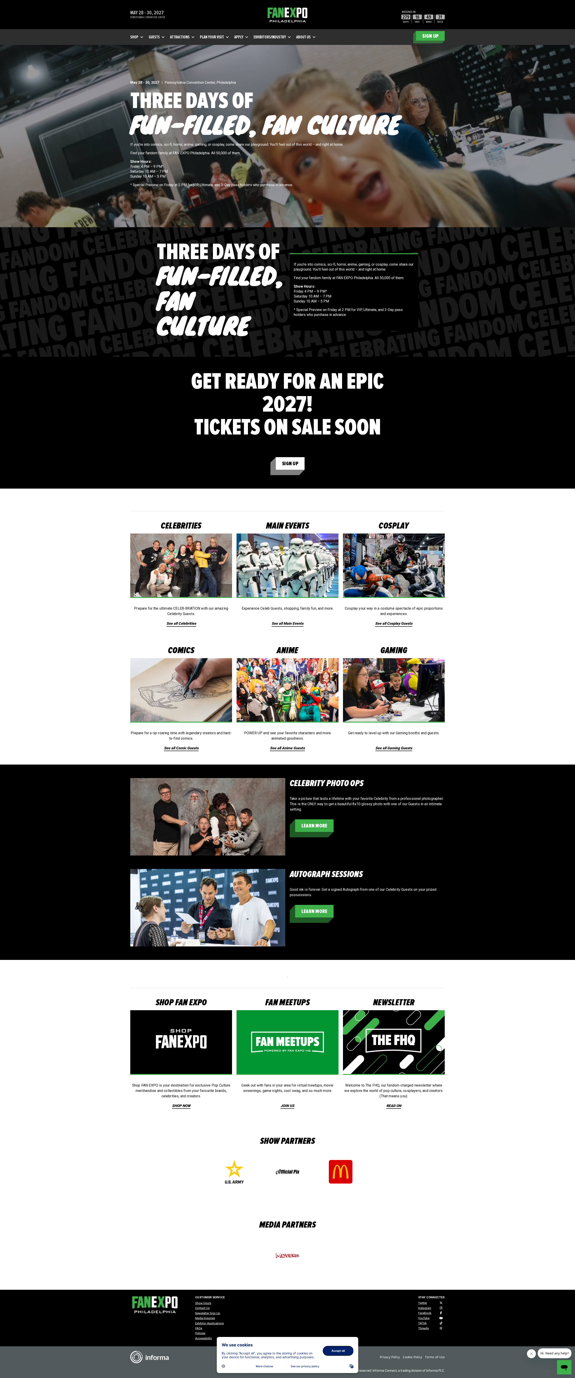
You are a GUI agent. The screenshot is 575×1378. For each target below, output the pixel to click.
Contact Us (202, 1308)
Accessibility (203, 1338)
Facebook (424, 1313)
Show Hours (203, 1303)
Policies (200, 1333)
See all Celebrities (181, 623)
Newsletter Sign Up (207, 1313)
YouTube (423, 1318)
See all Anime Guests (287, 748)
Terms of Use (435, 1357)
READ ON (393, 1106)
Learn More (314, 825)
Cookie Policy (412, 1357)
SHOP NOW (181, 1106)
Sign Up (290, 463)
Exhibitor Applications (209, 1323)
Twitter (422, 1303)
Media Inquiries (205, 1318)
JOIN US (287, 1106)
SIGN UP (430, 36)
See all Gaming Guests (393, 748)
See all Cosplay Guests (393, 623)
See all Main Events (287, 623)
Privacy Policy (390, 1357)
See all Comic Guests (181, 748)
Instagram (424, 1308)
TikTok (422, 1323)
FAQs (198, 1328)
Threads (423, 1328)
